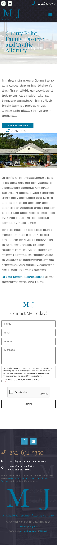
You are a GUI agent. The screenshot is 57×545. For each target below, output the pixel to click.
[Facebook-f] (24, 441)
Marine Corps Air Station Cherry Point (35, 478)
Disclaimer (23, 526)
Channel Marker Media (28, 531)
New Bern (11, 478)
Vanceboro (5, 481)
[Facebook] (3, 3)
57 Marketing (43, 531)
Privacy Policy (32, 526)
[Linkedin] (10, 3)
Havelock (18, 478)
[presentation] (28, 392)
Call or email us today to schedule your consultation (23, 277)
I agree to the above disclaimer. (22, 380)
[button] (50, 14)
